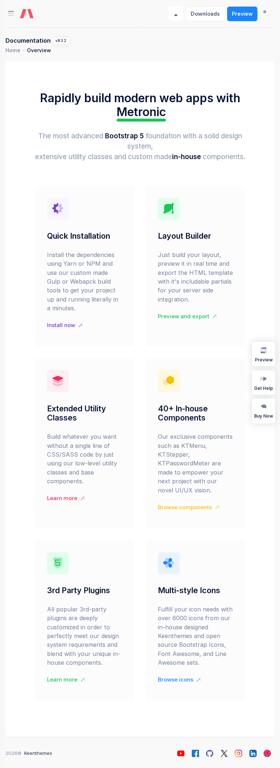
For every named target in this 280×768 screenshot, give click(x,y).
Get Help (263, 388)
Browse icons (175, 679)
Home (12, 50)
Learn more (62, 498)
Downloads (205, 14)
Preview (242, 14)
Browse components (185, 507)
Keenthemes (38, 753)
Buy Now (263, 416)
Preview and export (183, 316)
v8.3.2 (60, 41)
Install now (61, 325)
